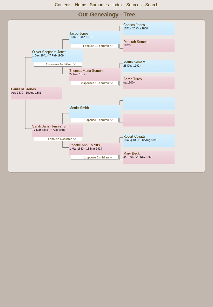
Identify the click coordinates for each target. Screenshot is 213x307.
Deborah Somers (136, 42)
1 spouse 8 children (97, 119)
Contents (63, 5)
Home (80, 5)
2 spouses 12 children (95, 83)
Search (151, 5)
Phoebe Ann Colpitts (84, 145)
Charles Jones (134, 25)
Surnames (99, 5)
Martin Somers (134, 62)
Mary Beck (131, 153)
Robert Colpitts (134, 136)
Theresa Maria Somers (86, 71)
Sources (134, 5)
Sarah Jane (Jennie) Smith (52, 126)
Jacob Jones (79, 33)
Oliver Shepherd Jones (49, 52)
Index (117, 5)
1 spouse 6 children (60, 138)
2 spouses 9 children (59, 64)
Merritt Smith (79, 108)
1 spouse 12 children (96, 45)
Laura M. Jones (23, 89)
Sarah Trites (132, 79)
